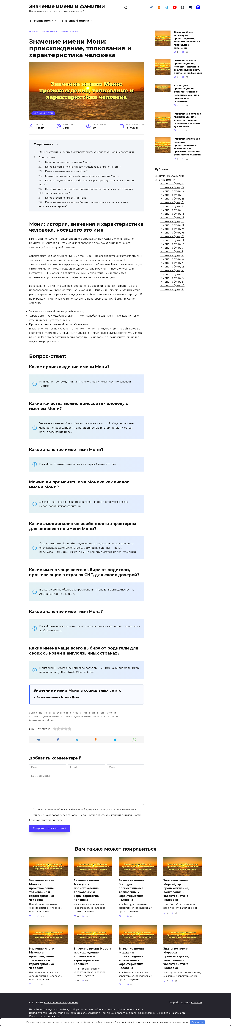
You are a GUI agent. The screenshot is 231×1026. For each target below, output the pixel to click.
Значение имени (41, 20)
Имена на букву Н (172, 232)
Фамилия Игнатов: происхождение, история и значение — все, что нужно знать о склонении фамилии (188, 67)
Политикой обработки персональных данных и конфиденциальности (143, 1013)
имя (87, 712)
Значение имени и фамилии (67, 6)
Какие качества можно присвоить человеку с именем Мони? (83, 166)
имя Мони (99, 712)
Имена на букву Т (171, 251)
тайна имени (110, 716)
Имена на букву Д (172, 198)
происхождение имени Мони (81, 716)
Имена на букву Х (171, 262)
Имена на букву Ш (172, 274)
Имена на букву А (172, 183)
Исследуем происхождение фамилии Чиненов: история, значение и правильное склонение (187, 93)
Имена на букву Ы (172, 277)
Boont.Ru (196, 1002)
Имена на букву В (172, 191)
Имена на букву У (172, 255)
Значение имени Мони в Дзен (58, 697)
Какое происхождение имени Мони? (68, 162)
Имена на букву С (172, 247)
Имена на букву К (172, 221)
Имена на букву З (171, 209)
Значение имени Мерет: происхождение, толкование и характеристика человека (92, 956)
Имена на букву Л (172, 225)
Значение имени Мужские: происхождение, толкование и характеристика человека (42, 958)
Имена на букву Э (172, 281)
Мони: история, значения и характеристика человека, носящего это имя (87, 152)
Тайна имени (166, 179)
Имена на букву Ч (172, 270)
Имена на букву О (172, 236)
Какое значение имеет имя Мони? (66, 171)
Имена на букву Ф (172, 259)
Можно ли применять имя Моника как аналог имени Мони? (82, 176)
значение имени (41, 712)
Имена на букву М (43, 113)
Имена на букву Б (172, 187)
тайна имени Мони (42, 720)
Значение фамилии (75, 20)
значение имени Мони (68, 712)
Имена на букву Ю (172, 285)
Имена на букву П (172, 240)
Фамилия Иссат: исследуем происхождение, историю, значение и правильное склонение (187, 40)
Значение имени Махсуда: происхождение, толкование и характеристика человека (131, 890)
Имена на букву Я (172, 289)
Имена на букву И (172, 213)
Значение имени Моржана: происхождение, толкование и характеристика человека (131, 958)
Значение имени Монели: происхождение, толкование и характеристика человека (42, 890)
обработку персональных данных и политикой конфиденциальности (94, 815)
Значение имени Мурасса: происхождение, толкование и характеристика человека (176, 958)
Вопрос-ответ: (48, 157)
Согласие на (86, 815)
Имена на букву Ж (172, 206)
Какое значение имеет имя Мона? (66, 197)
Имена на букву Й (172, 217)
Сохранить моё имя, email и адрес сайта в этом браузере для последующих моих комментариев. (84, 809)
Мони (112, 712)
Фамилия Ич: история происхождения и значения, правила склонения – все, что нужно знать (187, 120)
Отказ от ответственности (46, 820)
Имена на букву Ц (172, 266)
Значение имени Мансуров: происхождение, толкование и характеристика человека (86, 890)
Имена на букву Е (172, 202)
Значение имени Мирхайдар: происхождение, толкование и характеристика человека (176, 890)
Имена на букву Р (172, 243)
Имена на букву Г (171, 194)
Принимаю (197, 1022)
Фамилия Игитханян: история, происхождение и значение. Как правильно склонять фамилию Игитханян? (187, 147)
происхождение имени (45, 716)
